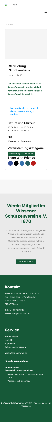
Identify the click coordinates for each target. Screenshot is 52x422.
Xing (27, 163)
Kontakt (8, 340)
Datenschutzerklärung (15, 347)
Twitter (16, 163)
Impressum (10, 343)
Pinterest (33, 163)
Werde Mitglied (12, 336)
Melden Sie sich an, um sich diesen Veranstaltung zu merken (24, 111)
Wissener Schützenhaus (19, 141)
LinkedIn (22, 163)
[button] (46, 11)
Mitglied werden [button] (26, 262)
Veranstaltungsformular (16, 353)
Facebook (10, 163)
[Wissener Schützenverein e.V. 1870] (14, 12)
